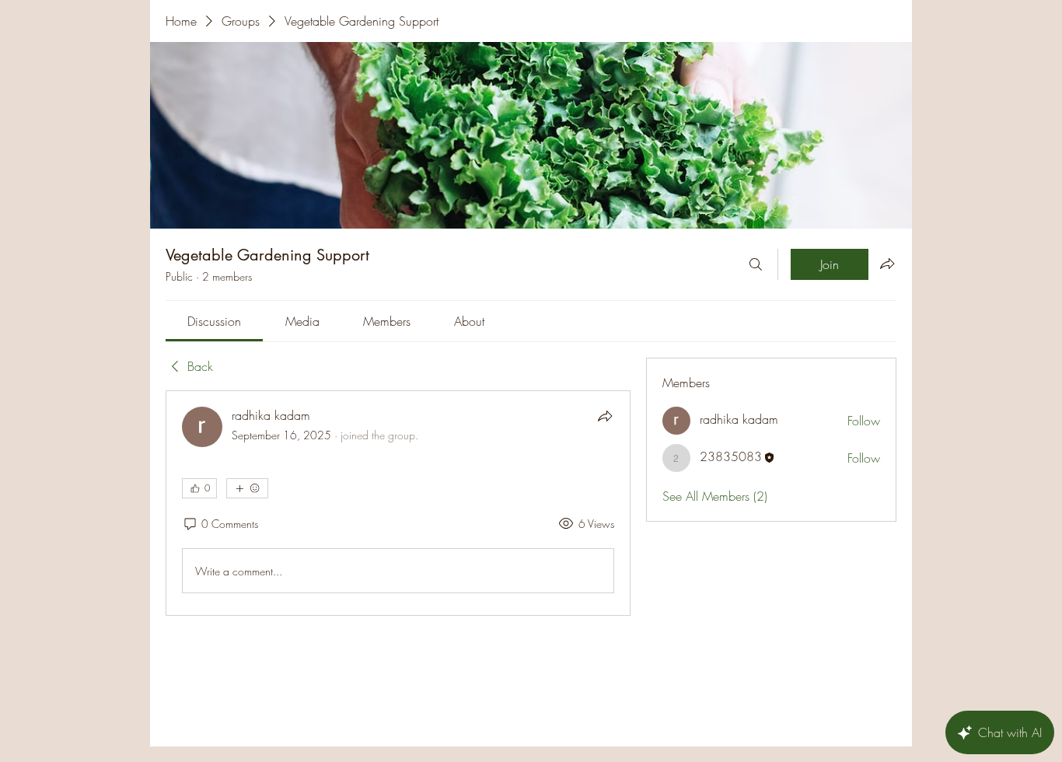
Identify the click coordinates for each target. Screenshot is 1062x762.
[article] (398, 503)
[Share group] (887, 263)
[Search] (755, 264)
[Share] (605, 416)
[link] (214, 321)
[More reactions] (247, 488)
